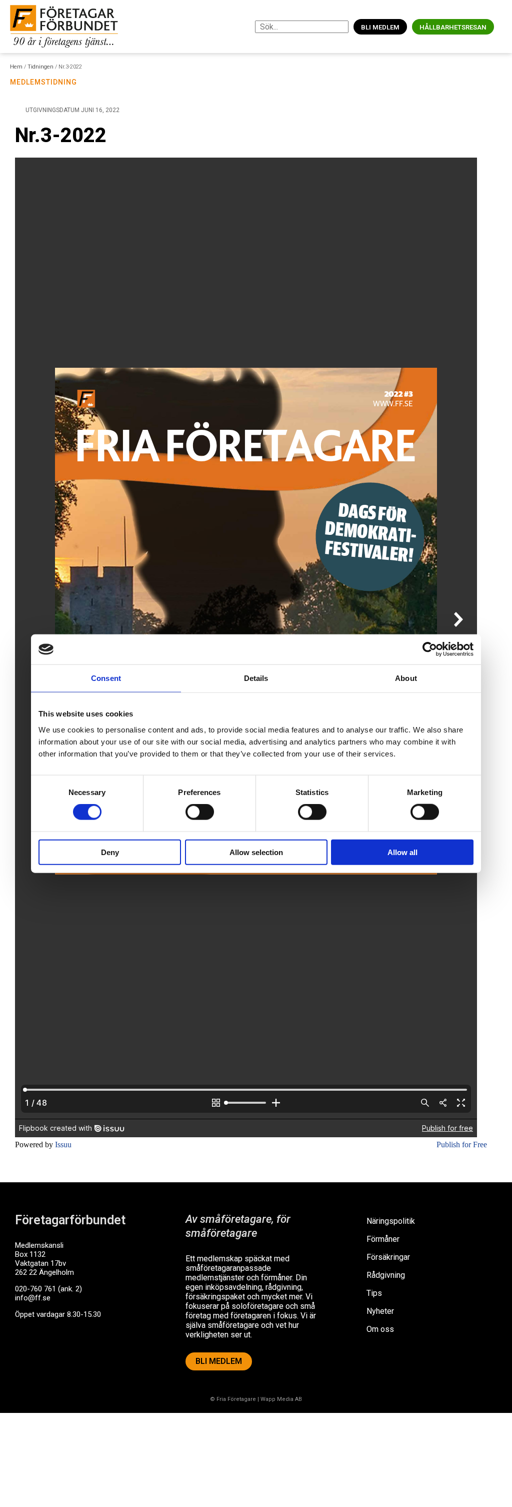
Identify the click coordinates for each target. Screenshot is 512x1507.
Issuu (63, 1144)
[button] (501, 27)
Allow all (403, 852)
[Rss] (101, 1352)
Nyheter (380, 1311)
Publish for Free (461, 1144)
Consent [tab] (106, 678)
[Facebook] (27, 1352)
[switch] (200, 812)
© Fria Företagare (233, 1399)
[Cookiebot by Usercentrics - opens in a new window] (430, 649)
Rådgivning (385, 1275)
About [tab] (406, 678)
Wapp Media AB (281, 1399)
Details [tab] (256, 678)
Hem (16, 67)
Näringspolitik (390, 1221)
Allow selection (256, 852)
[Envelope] (64, 1352)
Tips (374, 1293)
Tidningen (41, 67)
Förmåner (383, 1239)
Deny (110, 852)
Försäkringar (388, 1257)
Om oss (380, 1329)
